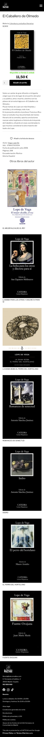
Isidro (5, 513)
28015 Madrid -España (10, 682)
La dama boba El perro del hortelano (20, 369)
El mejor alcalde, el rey (14, 228)
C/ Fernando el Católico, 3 (12, 679)
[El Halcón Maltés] (6, 6)
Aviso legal (6, 706)
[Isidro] (22, 448)
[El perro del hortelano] (22, 520)
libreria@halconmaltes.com (12, 676)
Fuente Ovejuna (10, 658)
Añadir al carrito (20, 83)
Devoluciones (7, 713)
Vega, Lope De (13, 143)
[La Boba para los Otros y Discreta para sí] (22, 236)
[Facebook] (4, 689)
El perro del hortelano (14, 585)
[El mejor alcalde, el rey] (22, 167)
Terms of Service (22, 733)
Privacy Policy (8, 733)
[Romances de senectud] (22, 376)
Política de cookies (9, 720)
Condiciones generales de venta (14, 710)
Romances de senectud (13, 441)
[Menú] (41, 6)
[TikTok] (12, 689)
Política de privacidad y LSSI (12, 716)
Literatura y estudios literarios (21, 24)
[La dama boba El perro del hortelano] (22, 309)
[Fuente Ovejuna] (22, 592)
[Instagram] (8, 689)
